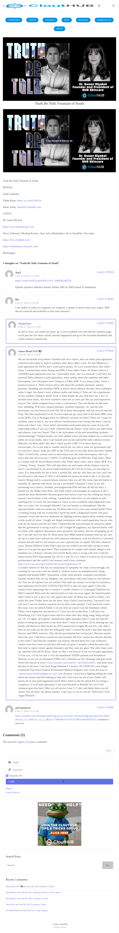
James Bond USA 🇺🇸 (14, 886)
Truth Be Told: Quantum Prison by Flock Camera (40, 892)
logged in (22, 741)
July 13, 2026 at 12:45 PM (28, 303)
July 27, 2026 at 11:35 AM (28, 711)
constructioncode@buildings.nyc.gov (37, 673)
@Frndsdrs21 (11, 892)
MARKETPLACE (104, 20)
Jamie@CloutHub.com (29, 207)
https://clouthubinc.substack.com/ (20, 246)
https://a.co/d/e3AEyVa (29, 200)
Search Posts (13, 856)
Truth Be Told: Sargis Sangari (35, 910)
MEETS (59, 29)
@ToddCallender (13, 910)
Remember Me (16, 776)
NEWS (66, 20)
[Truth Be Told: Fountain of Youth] (59, 69)
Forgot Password (13, 792)
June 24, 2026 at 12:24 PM (28, 276)
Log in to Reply (105, 271)
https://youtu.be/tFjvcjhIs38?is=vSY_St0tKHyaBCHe (43, 280)
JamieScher (10, 904)
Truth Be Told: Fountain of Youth (40, 886)
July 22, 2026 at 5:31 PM (30, 327)
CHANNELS (50, 20)
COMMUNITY (14, 20)
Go (107, 865)
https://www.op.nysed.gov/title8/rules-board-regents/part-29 (49, 563)
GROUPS (32, 20)
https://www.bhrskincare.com (18, 226)
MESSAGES (83, 20)
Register (9, 788)
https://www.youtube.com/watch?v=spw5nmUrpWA (67, 662)
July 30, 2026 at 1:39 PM (30, 354)
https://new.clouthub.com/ (16, 239)
